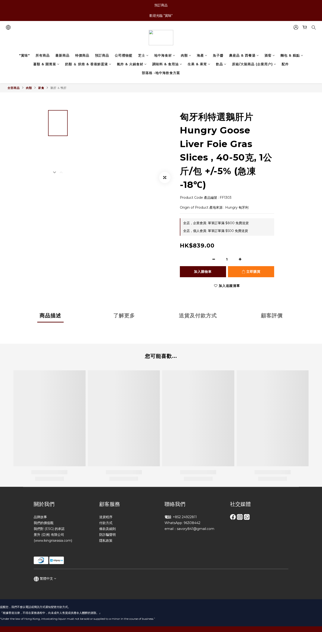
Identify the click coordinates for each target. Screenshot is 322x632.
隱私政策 (105, 540)
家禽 (41, 88)
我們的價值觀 (44, 523)
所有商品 (43, 55)
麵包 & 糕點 (290, 55)
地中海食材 (163, 55)
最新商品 (62, 55)
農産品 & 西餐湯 (242, 55)
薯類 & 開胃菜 (44, 64)
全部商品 (14, 88)
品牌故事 (40, 517)
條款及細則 (107, 529)
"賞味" (24, 55)
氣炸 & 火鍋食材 (130, 64)
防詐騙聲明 (107, 535)
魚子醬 (218, 55)
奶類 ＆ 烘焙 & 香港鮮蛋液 (86, 64)
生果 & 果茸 (197, 64)
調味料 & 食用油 (165, 64)
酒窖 (268, 55)
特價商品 (82, 55)
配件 (285, 64)
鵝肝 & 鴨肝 (58, 88)
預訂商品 (102, 55)
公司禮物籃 (123, 55)
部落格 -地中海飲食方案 (161, 73)
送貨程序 (105, 517)
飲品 (219, 64)
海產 (200, 55)
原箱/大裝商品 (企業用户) (252, 64)
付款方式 (105, 523)
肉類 (184, 55)
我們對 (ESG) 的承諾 (49, 529)
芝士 (141, 55)
